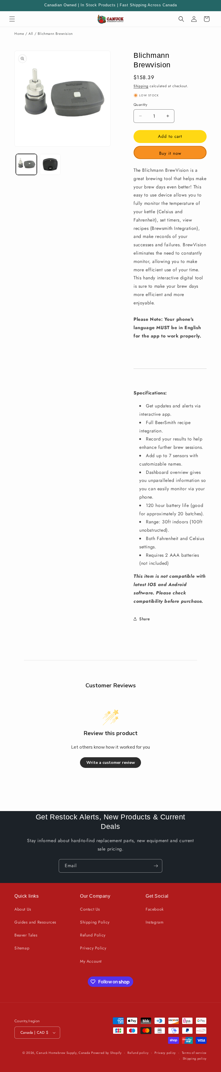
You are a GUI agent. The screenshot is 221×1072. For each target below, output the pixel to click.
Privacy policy (165, 1052)
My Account (91, 961)
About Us (22, 909)
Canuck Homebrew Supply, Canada (63, 1052)
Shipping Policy (95, 922)
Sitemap (21, 948)
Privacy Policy (93, 948)
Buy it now (170, 153)
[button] (12, 19)
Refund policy (137, 1052)
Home (19, 33)
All (30, 33)
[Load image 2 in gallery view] (50, 164)
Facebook (155, 909)
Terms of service (194, 1052)
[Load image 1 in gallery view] (26, 164)
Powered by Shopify (106, 1052)
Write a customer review (110, 762)
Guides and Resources (35, 922)
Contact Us (90, 909)
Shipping (141, 86)
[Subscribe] (155, 866)
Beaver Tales (25, 935)
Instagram (154, 922)
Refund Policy (93, 935)
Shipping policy (195, 1058)
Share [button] (144, 619)
